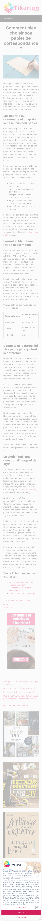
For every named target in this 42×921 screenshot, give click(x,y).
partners (15, 870)
